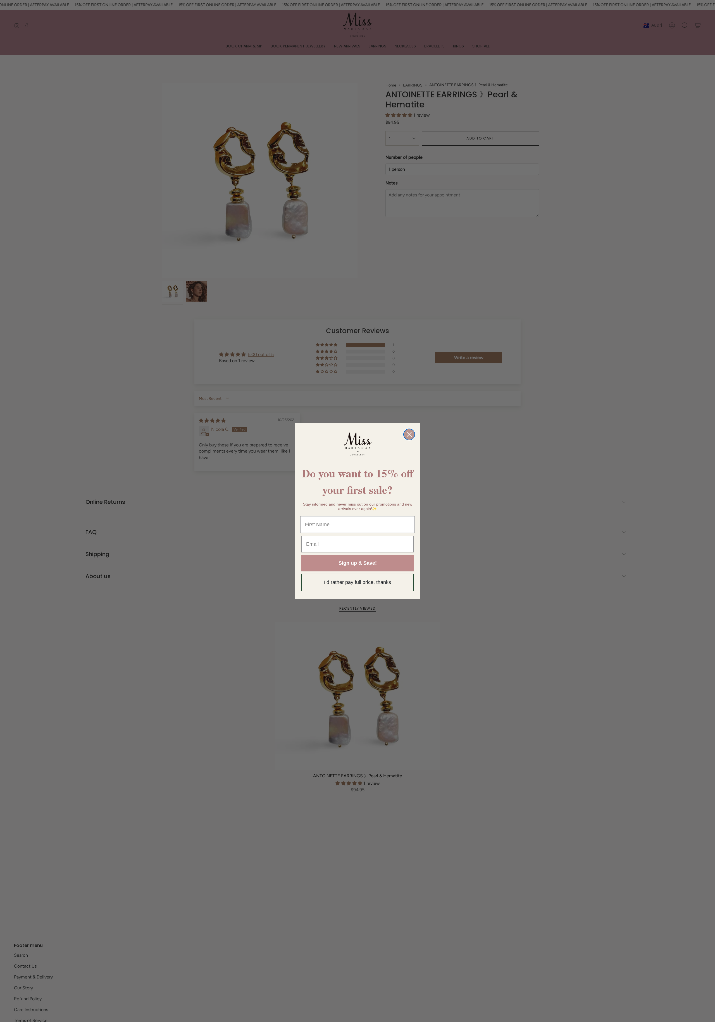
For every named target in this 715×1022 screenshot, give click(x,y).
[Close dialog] (409, 434)
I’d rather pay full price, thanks (357, 582)
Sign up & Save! (358, 563)
